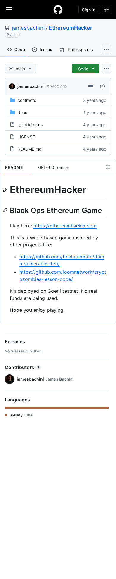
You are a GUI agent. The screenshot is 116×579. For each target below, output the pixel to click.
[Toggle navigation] (9, 9)
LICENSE (26, 136)
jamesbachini (28, 28)
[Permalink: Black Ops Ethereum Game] (5, 210)
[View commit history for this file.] (102, 86)
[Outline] (108, 167)
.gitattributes (30, 124)
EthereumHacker (70, 28)
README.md (30, 148)
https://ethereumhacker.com (65, 226)
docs (22, 112)
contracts (27, 100)
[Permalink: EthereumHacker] (5, 190)
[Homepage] (58, 9)
